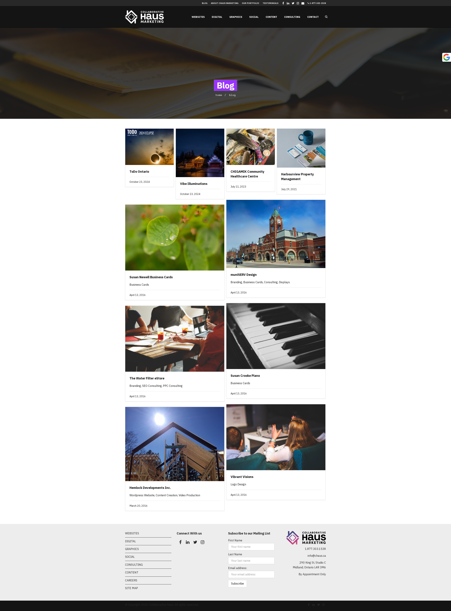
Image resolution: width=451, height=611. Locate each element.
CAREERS (131, 580)
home (219, 95)
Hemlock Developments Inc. (150, 488)
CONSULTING (292, 17)
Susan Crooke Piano (245, 376)
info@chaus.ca (317, 555)
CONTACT (313, 17)
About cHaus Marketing (224, 3)
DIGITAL (217, 17)
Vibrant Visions (242, 477)
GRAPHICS (235, 17)
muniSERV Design (244, 275)
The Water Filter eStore (146, 378)
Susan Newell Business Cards (151, 277)
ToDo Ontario (139, 172)
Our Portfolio (250, 3)
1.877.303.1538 (315, 549)
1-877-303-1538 (317, 3)
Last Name (235, 554)
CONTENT (271, 17)
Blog (204, 3)
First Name (235, 540)
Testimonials (270, 3)
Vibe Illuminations (193, 184)
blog (232, 95)
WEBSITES (198, 17)
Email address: (237, 568)
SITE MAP (131, 588)
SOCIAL (254, 17)
